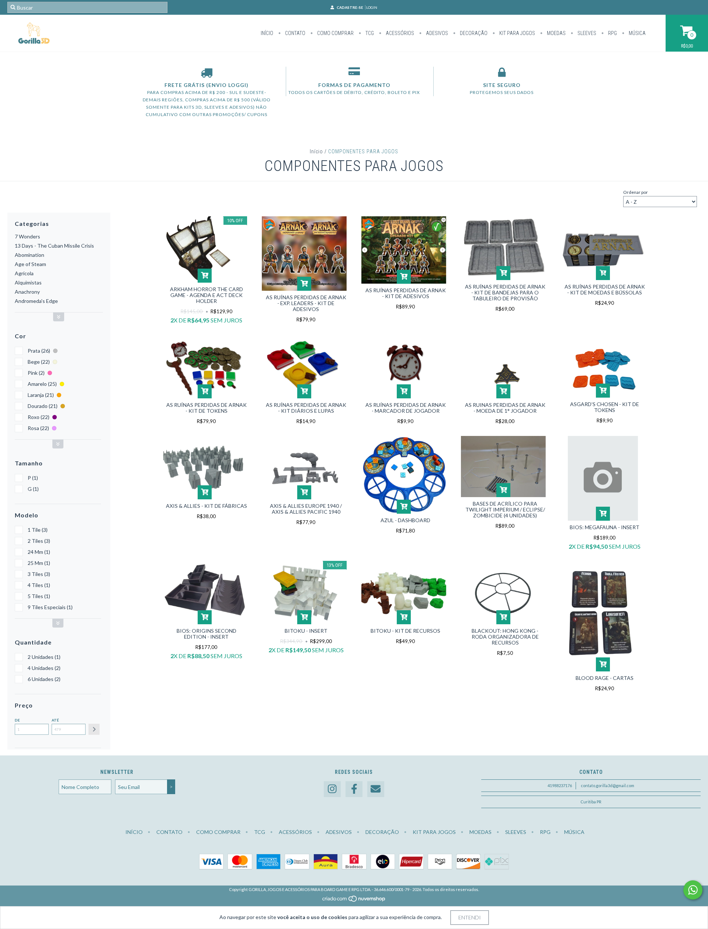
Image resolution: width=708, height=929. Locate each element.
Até (55, 720)
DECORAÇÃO (473, 33)
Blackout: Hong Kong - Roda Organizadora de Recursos (505, 637)
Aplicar (94, 729)
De (17, 720)
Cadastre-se (350, 7)
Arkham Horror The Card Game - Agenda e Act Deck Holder (206, 295)
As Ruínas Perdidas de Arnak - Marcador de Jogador (405, 408)
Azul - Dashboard (405, 520)
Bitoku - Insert (306, 631)
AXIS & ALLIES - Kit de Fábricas (206, 506)
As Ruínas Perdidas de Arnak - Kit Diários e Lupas (306, 408)
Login (371, 7)
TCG (369, 33)
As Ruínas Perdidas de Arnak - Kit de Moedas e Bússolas (605, 289)
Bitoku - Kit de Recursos (405, 631)
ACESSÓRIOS (399, 33)
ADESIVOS (436, 33)
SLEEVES (586, 33)
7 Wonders (27, 236)
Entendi (469, 917)
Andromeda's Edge (36, 301)
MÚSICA (637, 33)
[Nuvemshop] (354, 900)
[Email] (375, 789)
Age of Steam (30, 264)
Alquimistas (28, 282)
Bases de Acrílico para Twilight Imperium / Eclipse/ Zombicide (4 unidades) (505, 509)
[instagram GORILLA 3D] (332, 789)
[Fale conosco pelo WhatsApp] (692, 890)
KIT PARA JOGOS (516, 33)
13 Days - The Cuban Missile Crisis (54, 245)
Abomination (29, 255)
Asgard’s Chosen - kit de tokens (604, 407)
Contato (294, 33)
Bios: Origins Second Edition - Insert (206, 634)
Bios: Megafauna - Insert (604, 527)
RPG (612, 33)
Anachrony (27, 292)
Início (267, 33)
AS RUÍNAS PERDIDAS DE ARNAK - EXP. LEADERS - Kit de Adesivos (306, 303)
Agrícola (24, 273)
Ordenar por (635, 192)
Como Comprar (335, 33)
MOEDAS (556, 33)
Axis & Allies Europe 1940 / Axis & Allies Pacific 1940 (306, 509)
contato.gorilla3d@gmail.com (607, 785)
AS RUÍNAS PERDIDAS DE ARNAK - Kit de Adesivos (405, 293)
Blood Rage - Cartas (605, 678)
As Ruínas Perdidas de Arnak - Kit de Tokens (206, 408)
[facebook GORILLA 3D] (354, 789)
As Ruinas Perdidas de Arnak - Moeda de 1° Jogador (505, 408)
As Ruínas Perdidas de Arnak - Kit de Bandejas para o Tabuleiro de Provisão (505, 292)
